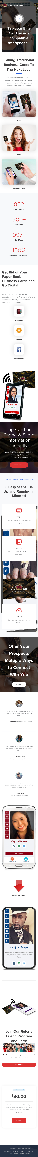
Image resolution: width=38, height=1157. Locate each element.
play (19, 18)
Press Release (14, 1153)
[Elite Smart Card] (12, 5)
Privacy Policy (7, 1151)
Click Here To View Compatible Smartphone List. (19, 479)
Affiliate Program (25, 1153)
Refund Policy (31, 1151)
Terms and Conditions (19, 1151)
